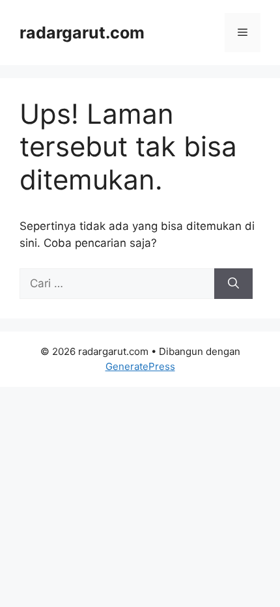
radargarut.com (82, 32)
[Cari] (233, 284)
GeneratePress (140, 366)
